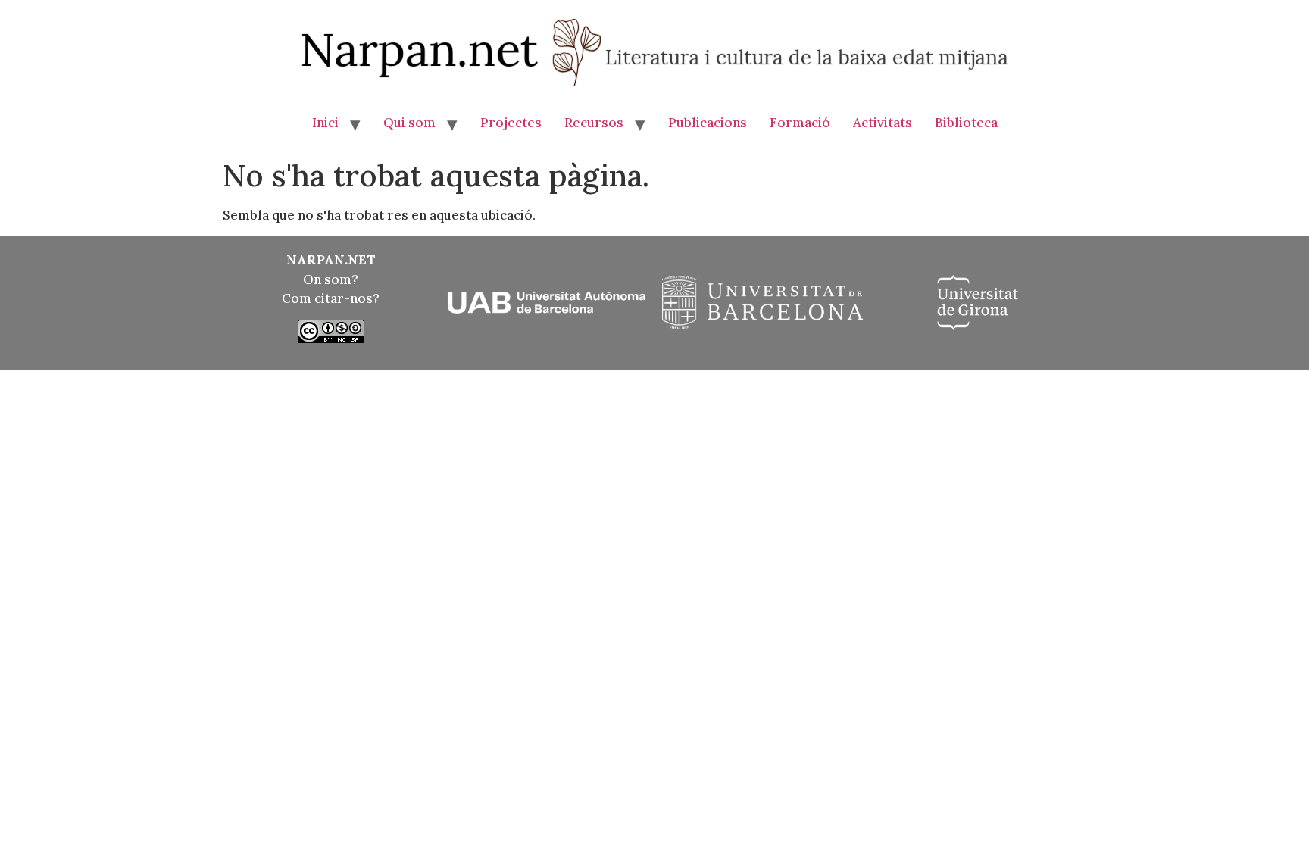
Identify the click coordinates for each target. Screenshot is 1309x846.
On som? (330, 279)
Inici (325, 122)
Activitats (882, 122)
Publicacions (707, 122)
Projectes (511, 122)
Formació (800, 122)
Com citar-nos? (331, 298)
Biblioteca (966, 122)
